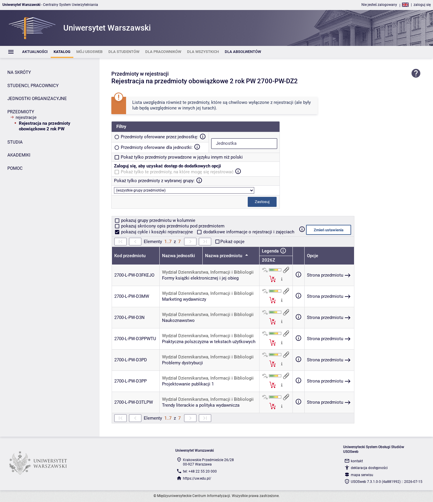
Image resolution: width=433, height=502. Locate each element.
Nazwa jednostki (178, 255)
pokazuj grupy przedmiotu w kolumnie (157, 220)
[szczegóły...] (282, 278)
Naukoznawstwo (178, 320)
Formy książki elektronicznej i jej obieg (200, 278)
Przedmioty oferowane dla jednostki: (157, 147)
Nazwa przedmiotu (224, 255)
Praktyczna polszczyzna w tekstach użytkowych (208, 341)
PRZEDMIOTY (20, 111)
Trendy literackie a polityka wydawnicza (200, 405)
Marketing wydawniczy (184, 299)
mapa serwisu (362, 475)
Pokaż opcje (232, 241)
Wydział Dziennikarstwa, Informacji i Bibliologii (208, 272)
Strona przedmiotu (325, 275)
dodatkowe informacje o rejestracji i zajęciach (248, 232)
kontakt (357, 461)
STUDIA (15, 142)
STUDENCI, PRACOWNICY (33, 85)
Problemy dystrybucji (182, 362)
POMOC (15, 168)
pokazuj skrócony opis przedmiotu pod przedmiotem (172, 226)
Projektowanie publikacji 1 (188, 384)
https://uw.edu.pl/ (197, 478)
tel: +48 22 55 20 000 (200, 471)
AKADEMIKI (18, 155)
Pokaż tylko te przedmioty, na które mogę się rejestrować (177, 171)
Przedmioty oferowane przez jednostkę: (159, 136)
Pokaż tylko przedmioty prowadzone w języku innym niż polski (182, 157)
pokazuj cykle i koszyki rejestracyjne (157, 232)
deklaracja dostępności (369, 468)
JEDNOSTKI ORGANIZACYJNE (37, 98)
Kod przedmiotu (130, 255)
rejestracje (26, 117)
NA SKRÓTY (19, 72)
